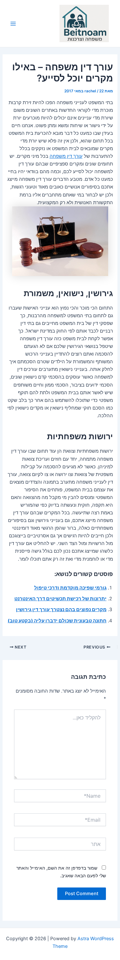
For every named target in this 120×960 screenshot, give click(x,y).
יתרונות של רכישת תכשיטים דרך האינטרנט (60, 599)
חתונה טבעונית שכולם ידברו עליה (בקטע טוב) (57, 621)
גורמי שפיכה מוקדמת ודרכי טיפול (70, 588)
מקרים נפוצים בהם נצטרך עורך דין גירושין (61, 609)
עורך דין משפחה (66, 156)
